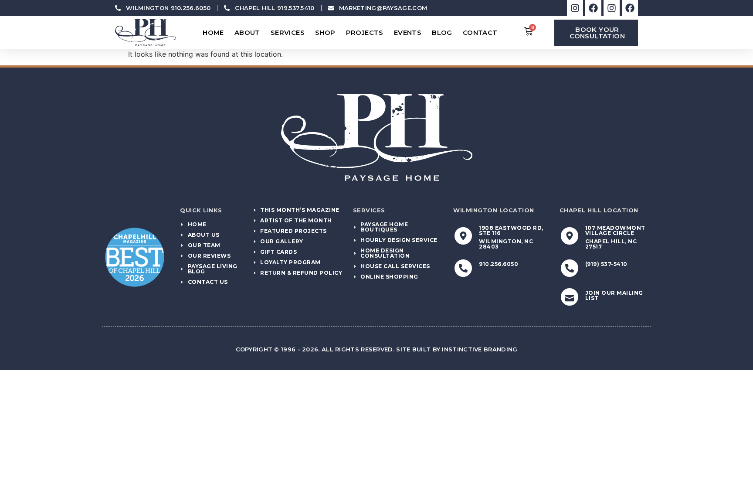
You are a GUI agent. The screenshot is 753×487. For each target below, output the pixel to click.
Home (213, 32)
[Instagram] (575, 8)
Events (407, 32)
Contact (480, 32)
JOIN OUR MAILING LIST (614, 295)
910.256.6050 (498, 264)
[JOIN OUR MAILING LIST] (570, 297)
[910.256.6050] (463, 268)
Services (288, 32)
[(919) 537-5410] (570, 268)
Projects (364, 32)
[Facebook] (593, 8)
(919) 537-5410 (606, 264)
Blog (442, 32)
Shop (325, 32)
